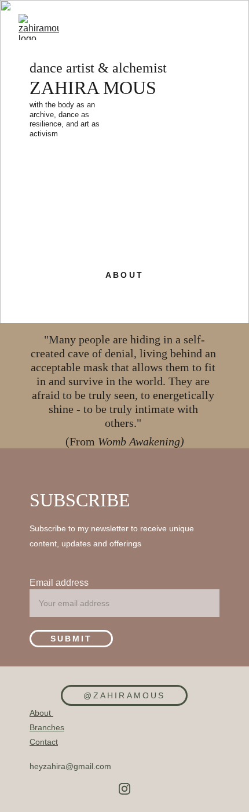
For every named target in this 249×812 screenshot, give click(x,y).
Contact (44, 741)
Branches (47, 727)
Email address (59, 583)
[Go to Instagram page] (124, 789)
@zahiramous (124, 695)
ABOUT (124, 275)
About (41, 712)
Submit (71, 638)
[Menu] (223, 27)
